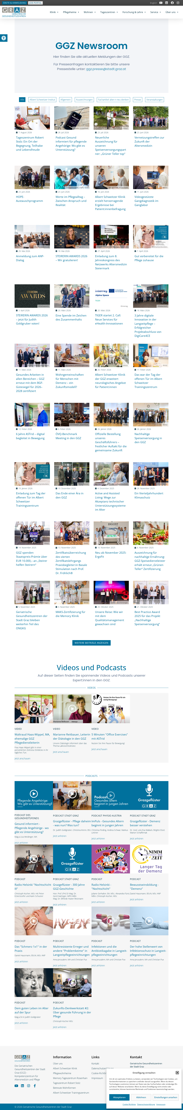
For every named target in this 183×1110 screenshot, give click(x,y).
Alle (22, 99)
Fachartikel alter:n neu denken (113, 99)
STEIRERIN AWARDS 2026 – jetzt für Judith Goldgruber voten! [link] (32, 319)
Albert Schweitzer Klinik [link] (65, 1068)
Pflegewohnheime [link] (62, 1073)
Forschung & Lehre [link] (133, 12)
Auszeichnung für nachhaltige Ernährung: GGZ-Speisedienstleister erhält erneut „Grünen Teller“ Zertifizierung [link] (150, 561)
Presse (137, 99)
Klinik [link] (53, 12)
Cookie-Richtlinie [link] (129, 1104)
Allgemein (65, 99)
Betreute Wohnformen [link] (64, 1087)
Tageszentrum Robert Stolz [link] (66, 1083)
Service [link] (154, 12)
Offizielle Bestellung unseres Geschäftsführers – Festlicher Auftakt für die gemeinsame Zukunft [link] (111, 442)
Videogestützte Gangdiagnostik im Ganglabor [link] (146, 201)
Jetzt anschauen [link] (22, 758)
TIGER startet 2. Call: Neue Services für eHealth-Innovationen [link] (109, 319)
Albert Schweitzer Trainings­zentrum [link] (71, 1092)
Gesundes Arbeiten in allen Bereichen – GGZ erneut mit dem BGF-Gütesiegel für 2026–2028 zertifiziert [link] (30, 383)
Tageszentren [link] (107, 12)
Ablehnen (141, 1097)
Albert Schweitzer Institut (42, 99)
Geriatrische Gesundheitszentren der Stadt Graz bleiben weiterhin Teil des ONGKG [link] (31, 620)
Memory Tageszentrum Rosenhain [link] (70, 1078)
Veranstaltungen (154, 99)
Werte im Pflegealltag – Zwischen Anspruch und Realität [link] (71, 201)
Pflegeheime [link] (69, 12)
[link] (3, 38)
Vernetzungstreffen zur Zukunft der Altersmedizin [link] (149, 142)
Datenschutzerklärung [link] (146, 1104)
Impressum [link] (160, 1104)
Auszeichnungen (84, 99)
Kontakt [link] (95, 1063)
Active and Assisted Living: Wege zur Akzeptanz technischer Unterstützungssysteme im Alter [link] (110, 501)
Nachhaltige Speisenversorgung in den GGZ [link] (148, 438)
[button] (177, 1072)
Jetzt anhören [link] (21, 842)
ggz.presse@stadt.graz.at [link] (106, 69)
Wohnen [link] (88, 12)
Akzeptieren (119, 1097)
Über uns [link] (171, 12)
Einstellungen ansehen (165, 1097)
